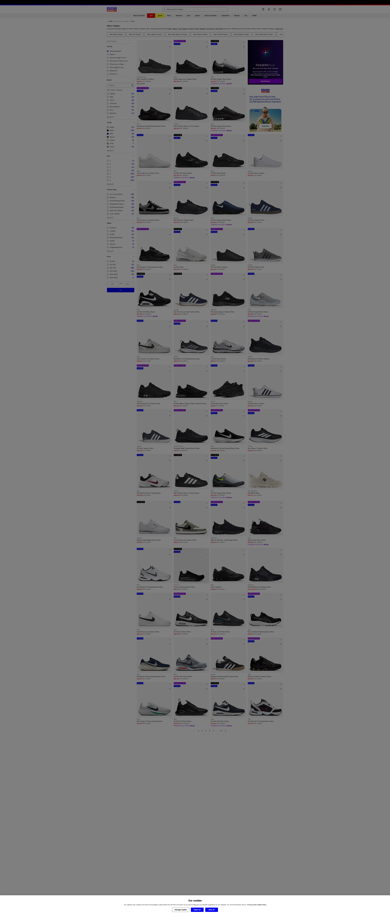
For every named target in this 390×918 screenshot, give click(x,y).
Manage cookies (181, 910)
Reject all (197, 910)
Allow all (212, 910)
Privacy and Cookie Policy (256, 905)
